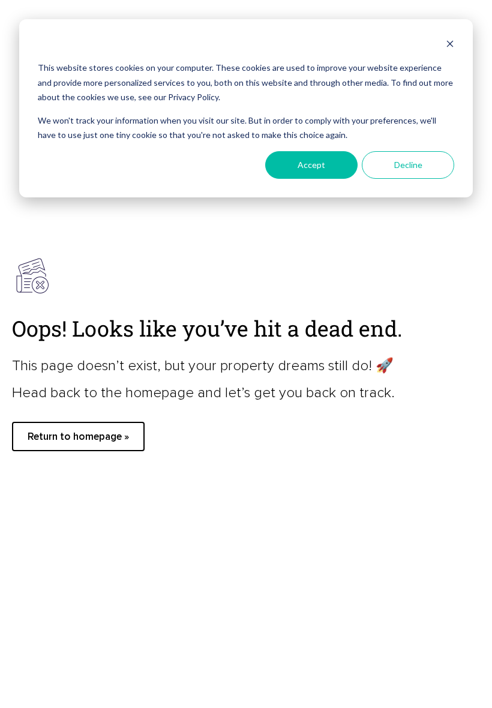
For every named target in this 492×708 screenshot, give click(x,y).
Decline (408, 165)
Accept (311, 165)
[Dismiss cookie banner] (450, 45)
